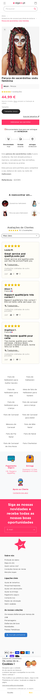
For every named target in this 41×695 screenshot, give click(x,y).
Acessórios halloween (17, 203)
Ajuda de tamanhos (12, 582)
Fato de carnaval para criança (30, 403)
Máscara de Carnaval (11, 425)
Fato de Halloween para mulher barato (11, 380)
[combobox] (20, 8)
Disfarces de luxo (12, 623)
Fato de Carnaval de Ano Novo (11, 445)
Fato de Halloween (29, 378)
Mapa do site (9, 563)
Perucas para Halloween (18, 213)
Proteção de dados (12, 560)
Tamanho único (11, 111)
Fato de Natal (30, 434)
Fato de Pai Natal (11, 435)
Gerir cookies (10, 604)
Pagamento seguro (12, 595)
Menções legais (10, 572)
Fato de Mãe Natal (30, 425)
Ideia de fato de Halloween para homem (30, 393)
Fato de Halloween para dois (11, 393)
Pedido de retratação (13, 601)
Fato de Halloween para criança (11, 405)
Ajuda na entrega (11, 592)
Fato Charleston (30, 443)
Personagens (10, 620)
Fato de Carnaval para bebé (29, 416)
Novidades (9, 626)
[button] (4, 3)
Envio (15, 101)
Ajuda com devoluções (13, 589)
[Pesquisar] (34, 8)
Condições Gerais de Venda (15, 569)
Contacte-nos (10, 598)
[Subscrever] (33, 529)
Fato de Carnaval (11, 415)
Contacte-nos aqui (20, 493)
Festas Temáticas (12, 630)
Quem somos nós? (12, 566)
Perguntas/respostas (12, 585)
